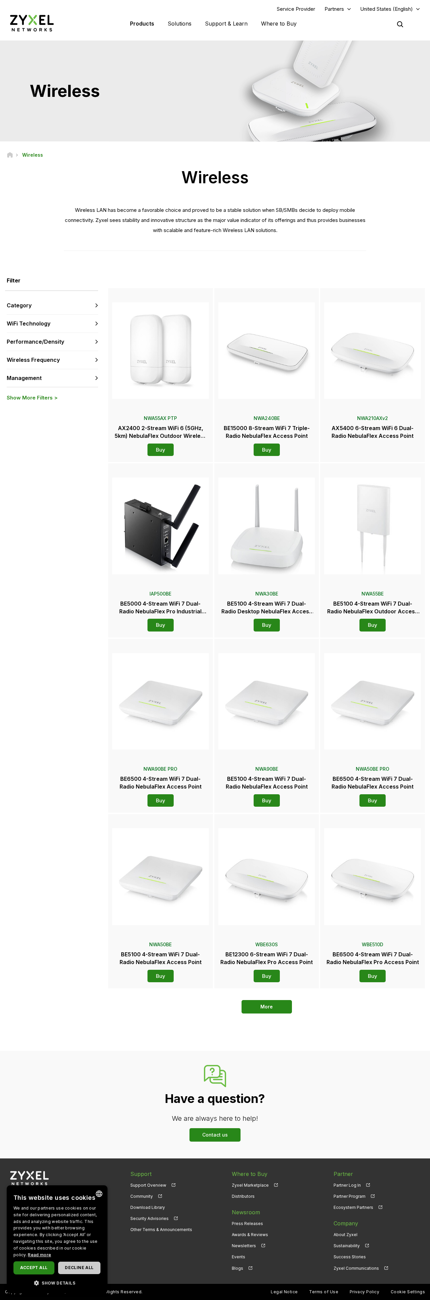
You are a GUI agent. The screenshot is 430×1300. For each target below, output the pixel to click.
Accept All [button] (33, 1267)
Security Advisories (149, 1218)
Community (141, 1196)
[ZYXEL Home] (32, 23)
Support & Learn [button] (226, 23)
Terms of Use (323, 1291)
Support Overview (148, 1185)
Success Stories (350, 1256)
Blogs (237, 1268)
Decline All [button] (79, 1267)
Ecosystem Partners (353, 1207)
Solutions (179, 23)
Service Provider (296, 9)
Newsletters (244, 1245)
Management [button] (24, 378)
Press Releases (247, 1223)
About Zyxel (345, 1234)
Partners (334, 9)
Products (142, 23)
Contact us (215, 1135)
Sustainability (347, 1245)
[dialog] (57, 1239)
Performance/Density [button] (35, 341)
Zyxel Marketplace (250, 1185)
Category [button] (19, 305)
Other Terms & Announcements (161, 1229)
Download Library (147, 1207)
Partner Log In (347, 1185)
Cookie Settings (408, 1291)
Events (238, 1256)
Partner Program (350, 1196)
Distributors (243, 1196)
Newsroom (246, 1212)
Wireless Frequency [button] (33, 359)
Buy (160, 450)
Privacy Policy (365, 1291)
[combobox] (99, 1193)
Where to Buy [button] (279, 23)
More (266, 1006)
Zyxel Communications (356, 1268)
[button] (57, 1283)
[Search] (400, 24)
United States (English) (386, 9)
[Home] (10, 155)
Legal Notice (284, 1291)
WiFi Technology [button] (28, 323)
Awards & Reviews (250, 1234)
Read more (39, 1254)
